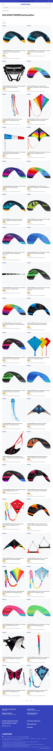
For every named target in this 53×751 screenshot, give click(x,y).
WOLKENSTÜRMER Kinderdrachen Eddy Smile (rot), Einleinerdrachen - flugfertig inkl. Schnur (13, 524)
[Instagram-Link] (7, 726)
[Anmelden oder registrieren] (47, 4)
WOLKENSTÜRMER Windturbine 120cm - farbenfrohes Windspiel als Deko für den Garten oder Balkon (38, 658)
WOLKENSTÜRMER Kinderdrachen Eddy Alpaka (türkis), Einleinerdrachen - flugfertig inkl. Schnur (38, 592)
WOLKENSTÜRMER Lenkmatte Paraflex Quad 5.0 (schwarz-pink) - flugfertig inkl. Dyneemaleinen (37, 490)
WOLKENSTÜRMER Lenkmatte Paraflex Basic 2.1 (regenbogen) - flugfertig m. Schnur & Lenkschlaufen (13, 324)
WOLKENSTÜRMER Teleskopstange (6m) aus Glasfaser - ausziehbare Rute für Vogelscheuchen (14, 288)
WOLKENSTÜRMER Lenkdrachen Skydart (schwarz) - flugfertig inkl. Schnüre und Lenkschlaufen (13, 559)
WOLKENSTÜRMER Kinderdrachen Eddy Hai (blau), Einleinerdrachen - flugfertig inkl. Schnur (37, 691)
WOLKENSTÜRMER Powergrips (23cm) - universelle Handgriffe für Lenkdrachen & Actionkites (37, 559)
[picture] (14, 37)
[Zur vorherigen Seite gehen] (22, 700)
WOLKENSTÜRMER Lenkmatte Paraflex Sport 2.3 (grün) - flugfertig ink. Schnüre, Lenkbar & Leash (14, 391)
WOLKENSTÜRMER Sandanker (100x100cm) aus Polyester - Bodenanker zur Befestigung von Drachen (13, 457)
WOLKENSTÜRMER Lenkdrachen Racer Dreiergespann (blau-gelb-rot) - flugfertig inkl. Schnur (38, 358)
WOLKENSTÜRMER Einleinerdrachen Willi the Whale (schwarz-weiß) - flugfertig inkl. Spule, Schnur (13, 658)
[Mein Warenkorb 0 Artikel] (49, 4)
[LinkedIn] (10, 726)
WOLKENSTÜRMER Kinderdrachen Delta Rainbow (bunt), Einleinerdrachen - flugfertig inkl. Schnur (39, 153)
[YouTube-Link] (5, 726)
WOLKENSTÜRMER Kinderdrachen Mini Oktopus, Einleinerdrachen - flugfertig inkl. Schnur (12, 120)
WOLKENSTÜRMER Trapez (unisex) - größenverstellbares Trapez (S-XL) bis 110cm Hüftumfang (14, 87)
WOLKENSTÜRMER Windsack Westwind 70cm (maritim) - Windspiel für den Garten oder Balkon (14, 153)
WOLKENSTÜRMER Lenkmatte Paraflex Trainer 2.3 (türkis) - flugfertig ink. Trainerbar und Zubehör (12, 220)
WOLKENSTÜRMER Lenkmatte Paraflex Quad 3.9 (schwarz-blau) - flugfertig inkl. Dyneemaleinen (37, 324)
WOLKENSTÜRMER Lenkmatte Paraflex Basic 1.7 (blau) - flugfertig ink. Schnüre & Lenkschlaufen (38, 391)
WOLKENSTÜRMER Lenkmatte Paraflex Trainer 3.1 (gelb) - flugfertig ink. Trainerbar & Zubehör (38, 220)
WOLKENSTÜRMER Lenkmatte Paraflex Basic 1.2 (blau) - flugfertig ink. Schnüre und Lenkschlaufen (38, 253)
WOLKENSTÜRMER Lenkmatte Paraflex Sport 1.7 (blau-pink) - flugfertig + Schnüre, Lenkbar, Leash (13, 253)
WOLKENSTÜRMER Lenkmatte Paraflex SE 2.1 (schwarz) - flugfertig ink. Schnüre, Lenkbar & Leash (14, 358)
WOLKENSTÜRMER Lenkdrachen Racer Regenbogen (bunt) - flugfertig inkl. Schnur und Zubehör (38, 120)
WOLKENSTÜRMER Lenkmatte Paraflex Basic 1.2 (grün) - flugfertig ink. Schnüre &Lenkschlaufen (38, 625)
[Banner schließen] (50, 1)
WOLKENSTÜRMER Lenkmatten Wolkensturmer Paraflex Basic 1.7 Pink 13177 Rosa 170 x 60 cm (14, 625)
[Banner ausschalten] (48, 1)
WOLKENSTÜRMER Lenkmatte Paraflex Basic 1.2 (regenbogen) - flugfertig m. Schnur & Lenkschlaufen (38, 187)
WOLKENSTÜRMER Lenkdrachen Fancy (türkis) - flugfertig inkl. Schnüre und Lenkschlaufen (37, 424)
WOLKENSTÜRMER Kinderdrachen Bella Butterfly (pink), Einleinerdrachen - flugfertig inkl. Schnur (14, 691)
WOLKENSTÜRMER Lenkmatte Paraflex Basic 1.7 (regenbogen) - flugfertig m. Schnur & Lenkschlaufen (38, 87)
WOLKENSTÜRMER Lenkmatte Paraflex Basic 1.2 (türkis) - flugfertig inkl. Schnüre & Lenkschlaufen (38, 51)
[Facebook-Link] (3, 726)
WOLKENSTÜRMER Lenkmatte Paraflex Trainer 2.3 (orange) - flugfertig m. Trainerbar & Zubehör (37, 457)
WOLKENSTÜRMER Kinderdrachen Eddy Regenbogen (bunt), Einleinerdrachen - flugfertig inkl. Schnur (13, 592)
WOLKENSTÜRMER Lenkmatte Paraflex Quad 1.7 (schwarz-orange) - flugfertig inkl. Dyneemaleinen (37, 524)
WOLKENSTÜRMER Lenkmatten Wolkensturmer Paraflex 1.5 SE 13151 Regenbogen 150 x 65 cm (14, 490)
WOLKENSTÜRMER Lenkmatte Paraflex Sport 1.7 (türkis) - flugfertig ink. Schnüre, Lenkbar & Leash (14, 51)
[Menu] (3, 4)
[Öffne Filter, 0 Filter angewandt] (3, 20)
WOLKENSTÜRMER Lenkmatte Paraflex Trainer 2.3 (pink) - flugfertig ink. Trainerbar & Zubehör (14, 187)
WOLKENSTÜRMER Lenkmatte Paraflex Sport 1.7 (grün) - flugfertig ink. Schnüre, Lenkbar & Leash (38, 288)
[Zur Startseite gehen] (25, 4)
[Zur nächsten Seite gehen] (30, 700)
